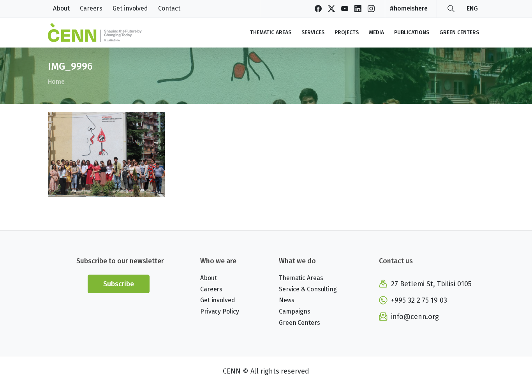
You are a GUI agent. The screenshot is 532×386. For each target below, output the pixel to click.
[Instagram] (371, 8)
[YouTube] (344, 8)
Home (56, 81)
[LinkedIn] (357, 8)
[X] (331, 8)
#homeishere (409, 8)
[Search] (451, 8)
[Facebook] (318, 8)
